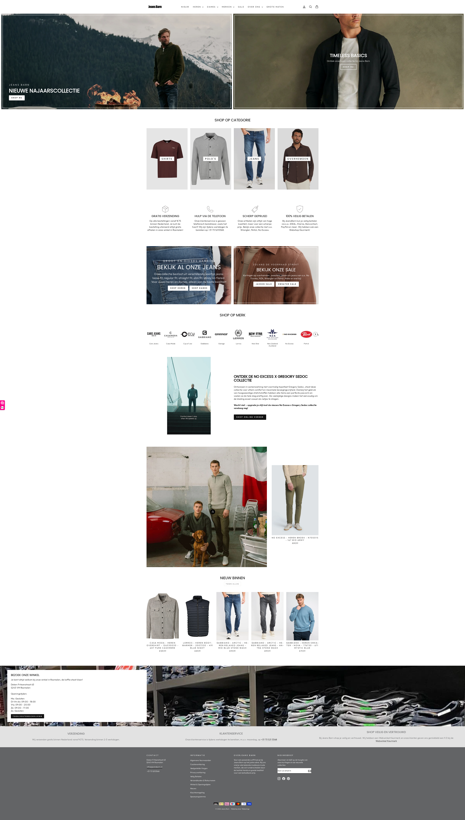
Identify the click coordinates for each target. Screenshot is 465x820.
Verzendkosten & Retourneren (202, 780)
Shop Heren (178, 288)
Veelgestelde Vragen (199, 768)
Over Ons (254, 7)
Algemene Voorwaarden (200, 760)
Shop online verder (250, 417)
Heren (197, 7)
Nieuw (185, 7)
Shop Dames (200, 288)
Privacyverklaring (197, 772)
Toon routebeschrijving (27, 716)
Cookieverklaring (197, 764)
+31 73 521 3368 (269, 739)
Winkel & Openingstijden (200, 784)
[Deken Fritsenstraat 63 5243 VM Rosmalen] (232, 696)
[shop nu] (116, 61)
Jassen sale (264, 284)
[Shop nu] (348, 61)
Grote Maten (275, 7)
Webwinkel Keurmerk (386, 741)
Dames (211, 7)
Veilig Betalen (196, 776)
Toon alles (232, 584)
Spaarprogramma (198, 796)
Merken (227, 7)
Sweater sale (287, 284)
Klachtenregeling (197, 792)
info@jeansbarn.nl (154, 767)
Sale (241, 7)
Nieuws (193, 788)
